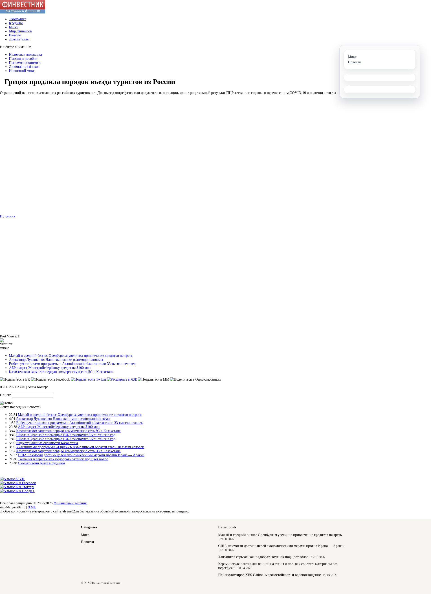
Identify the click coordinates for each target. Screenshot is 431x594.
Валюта (15, 35)
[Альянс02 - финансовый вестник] (22, 12)
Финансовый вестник (70, 503)
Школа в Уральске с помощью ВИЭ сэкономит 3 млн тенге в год (65, 435)
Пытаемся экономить (25, 62)
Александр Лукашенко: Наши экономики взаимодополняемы (56, 359)
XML (32, 507)
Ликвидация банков (24, 67)
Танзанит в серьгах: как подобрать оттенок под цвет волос (63, 459)
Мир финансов (20, 31)
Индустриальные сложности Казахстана (47, 443)
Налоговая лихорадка (25, 54)
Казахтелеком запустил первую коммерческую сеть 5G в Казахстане (61, 372)
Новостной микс (22, 71)
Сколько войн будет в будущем (41, 463)
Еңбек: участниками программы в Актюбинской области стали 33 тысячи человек (72, 364)
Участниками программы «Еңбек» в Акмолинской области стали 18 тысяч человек (80, 447)
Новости (87, 542)
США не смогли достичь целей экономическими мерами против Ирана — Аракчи (81, 455)
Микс (85, 535)
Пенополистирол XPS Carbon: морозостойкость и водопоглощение (269, 575)
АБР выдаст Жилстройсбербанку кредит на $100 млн (50, 368)
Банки (13, 27)
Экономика (17, 19)
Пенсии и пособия (23, 58)
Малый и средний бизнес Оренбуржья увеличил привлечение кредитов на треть (70, 355)
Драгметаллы (19, 39)
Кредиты (16, 23)
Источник (7, 216)
